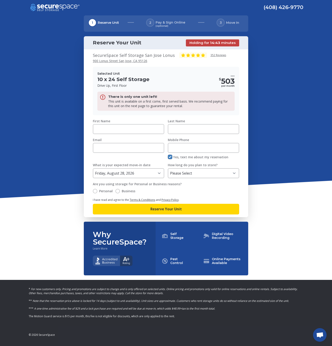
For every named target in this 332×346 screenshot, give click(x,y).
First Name (101, 121)
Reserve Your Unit (166, 209)
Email (97, 140)
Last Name (176, 121)
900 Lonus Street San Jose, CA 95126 (120, 61)
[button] (202, 249)
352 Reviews (218, 55)
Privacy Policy (170, 200)
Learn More (100, 248)
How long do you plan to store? (192, 165)
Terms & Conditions (142, 200)
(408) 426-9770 (283, 7)
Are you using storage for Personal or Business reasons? (137, 184)
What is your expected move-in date (121, 165)
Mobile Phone (178, 140)
